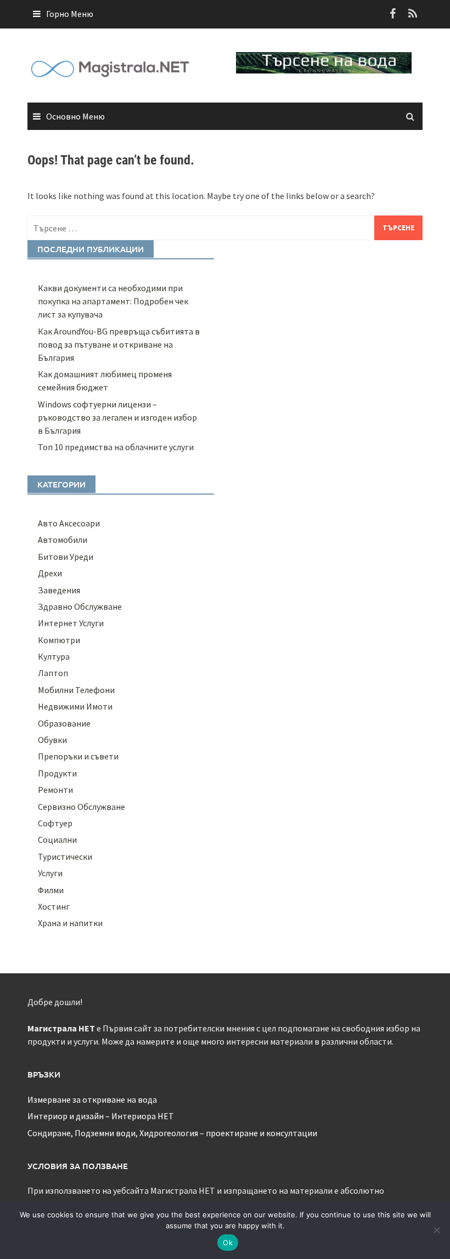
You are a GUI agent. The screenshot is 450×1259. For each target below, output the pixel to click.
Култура (54, 656)
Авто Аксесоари (69, 523)
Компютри (59, 639)
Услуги (50, 872)
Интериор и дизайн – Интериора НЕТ (100, 1115)
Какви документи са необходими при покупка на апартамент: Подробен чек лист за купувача (113, 301)
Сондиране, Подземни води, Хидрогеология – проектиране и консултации (172, 1132)
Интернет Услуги (71, 622)
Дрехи (50, 573)
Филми (51, 889)
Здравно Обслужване (80, 606)
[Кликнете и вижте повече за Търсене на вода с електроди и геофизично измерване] (324, 61)
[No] (436, 1229)
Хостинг (54, 906)
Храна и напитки (70, 922)
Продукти (57, 773)
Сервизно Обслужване (81, 806)
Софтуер (55, 823)
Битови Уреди (65, 556)
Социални (57, 839)
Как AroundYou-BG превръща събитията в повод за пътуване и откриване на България (119, 344)
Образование (64, 723)
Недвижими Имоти (75, 706)
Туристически (65, 856)
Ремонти (55, 789)
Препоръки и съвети (78, 756)
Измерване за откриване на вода (92, 1099)
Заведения (59, 590)
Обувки (52, 739)
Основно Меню (75, 116)
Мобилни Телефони (76, 689)
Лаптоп (53, 672)
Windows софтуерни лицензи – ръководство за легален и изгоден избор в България (117, 417)
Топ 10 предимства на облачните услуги (116, 446)
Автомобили (62, 539)
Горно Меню (69, 13)
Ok (228, 1242)
